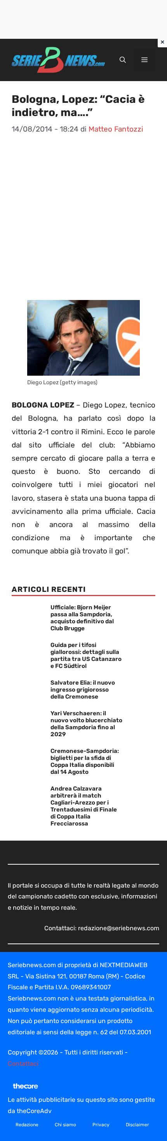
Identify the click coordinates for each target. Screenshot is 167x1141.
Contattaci (23, 1063)
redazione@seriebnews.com (118, 928)
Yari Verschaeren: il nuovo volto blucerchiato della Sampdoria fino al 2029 (86, 724)
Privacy (101, 1124)
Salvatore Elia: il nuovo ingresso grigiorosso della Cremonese (82, 689)
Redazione (27, 1124)
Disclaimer (137, 1124)
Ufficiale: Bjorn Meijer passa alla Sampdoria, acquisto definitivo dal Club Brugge (82, 618)
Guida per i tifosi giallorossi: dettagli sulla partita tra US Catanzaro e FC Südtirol (86, 655)
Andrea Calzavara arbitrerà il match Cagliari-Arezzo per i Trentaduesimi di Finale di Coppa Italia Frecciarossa (83, 806)
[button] (123, 60)
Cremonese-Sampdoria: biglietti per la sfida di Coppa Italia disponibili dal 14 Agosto (84, 761)
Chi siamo (65, 1124)
